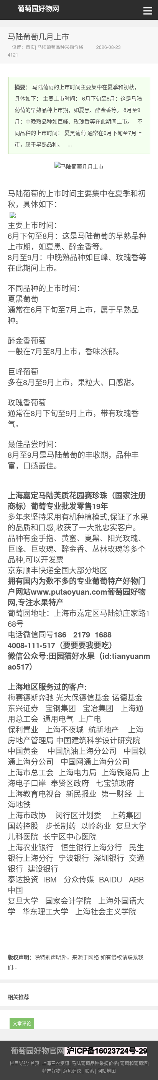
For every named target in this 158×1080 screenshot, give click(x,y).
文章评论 (22, 1023)
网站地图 (106, 1070)
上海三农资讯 (55, 1063)
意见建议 (72, 1070)
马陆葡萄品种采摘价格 (60, 47)
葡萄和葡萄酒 (134, 1063)
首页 (30, 47)
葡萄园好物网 (38, 8)
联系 (89, 1070)
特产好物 (51, 1070)
